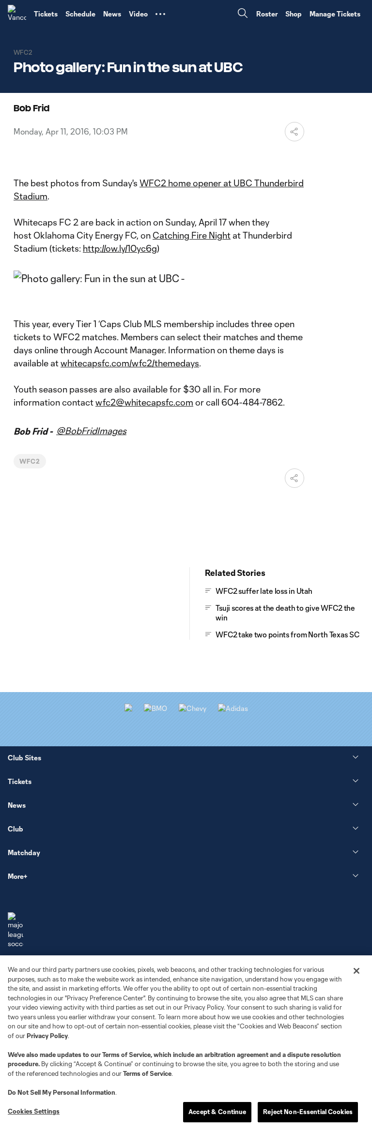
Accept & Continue (217, 1112)
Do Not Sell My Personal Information (61, 1092)
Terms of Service (126, 1054)
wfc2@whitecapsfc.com (144, 402)
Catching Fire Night (192, 235)
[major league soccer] (15, 930)
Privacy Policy (47, 1036)
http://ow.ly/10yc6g (120, 248)
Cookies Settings (34, 1111)
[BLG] (233, 708)
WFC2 (29, 461)
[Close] (356, 970)
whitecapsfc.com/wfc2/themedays (130, 363)
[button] (160, 14)
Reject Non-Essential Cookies (308, 1112)
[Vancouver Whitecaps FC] (17, 14)
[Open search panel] (242, 14)
